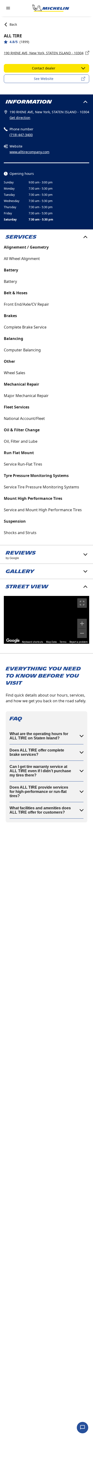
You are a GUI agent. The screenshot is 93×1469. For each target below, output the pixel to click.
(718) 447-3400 (21, 135)
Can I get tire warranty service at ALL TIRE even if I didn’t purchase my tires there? (40, 771)
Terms (63, 642)
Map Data (51, 642)
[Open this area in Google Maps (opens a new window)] (13, 641)
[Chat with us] (82, 1427)
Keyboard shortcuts (32, 642)
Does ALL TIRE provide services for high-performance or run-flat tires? (39, 791)
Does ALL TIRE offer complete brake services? (37, 752)
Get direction (20, 117)
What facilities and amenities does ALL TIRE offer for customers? (40, 810)
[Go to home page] (51, 8)
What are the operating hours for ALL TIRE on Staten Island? (39, 736)
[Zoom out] (82, 633)
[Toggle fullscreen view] (82, 603)
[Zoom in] (82, 623)
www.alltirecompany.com (29, 152)
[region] (46, 620)
